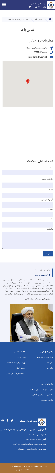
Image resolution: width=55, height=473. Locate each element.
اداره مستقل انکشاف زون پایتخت (41, 389)
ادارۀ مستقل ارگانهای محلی (15, 373)
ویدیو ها (50, 362)
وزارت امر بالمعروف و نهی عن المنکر (25, 444)
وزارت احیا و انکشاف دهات (16, 362)
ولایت (51, 219)
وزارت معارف (21, 357)
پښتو (18, 469)
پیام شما (50, 229)
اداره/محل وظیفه (47, 179)
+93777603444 (40, 52)
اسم (51, 166)
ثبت (48, 254)
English (26, 469)
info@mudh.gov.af (37, 57)
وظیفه (51, 189)
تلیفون (50, 209)
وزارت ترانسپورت (47, 400)
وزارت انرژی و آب (47, 384)
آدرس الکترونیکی (47, 199)
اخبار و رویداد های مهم (45, 357)
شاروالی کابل (20, 368)
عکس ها (50, 368)
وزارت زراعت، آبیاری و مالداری (42, 395)
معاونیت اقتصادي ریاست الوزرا (27, 449)
